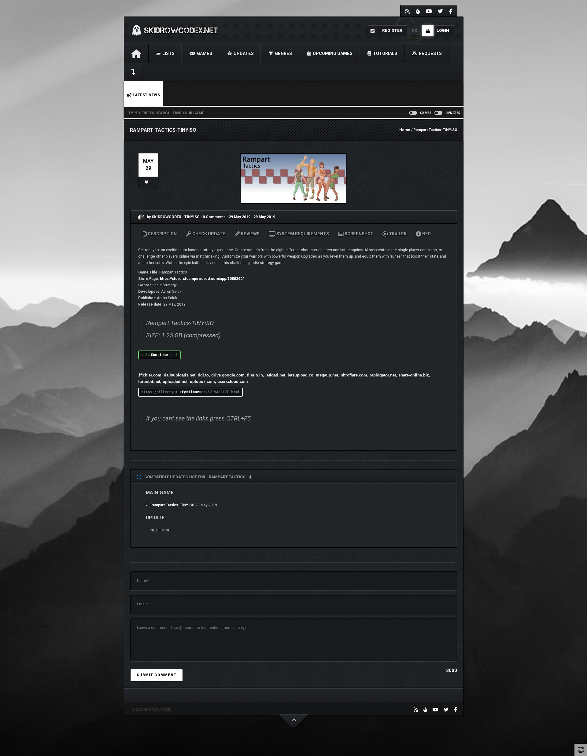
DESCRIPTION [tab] (162, 233)
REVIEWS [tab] (250, 233)
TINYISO (192, 217)
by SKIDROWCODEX (163, 217)
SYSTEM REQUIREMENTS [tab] (302, 233)
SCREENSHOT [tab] (358, 233)
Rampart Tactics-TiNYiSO (172, 505)
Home (404, 130)
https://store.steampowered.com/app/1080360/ (202, 279)
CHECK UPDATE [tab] (208, 233)
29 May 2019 (239, 217)
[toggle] (581, 750)
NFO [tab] (426, 233)
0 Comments (214, 217)
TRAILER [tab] (397, 233)
